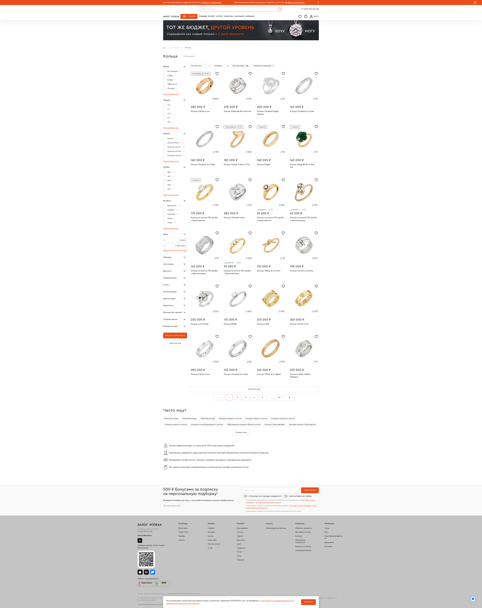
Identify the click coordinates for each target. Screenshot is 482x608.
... (271, 397)
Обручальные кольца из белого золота (243, 424)
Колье (239, 552)
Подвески (241, 548)
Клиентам (228, 16)
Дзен (140, 540)
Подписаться (310, 490)
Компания (239, 16)
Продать (211, 532)
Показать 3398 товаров (175, 335)
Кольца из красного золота (282, 418)
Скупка (181, 540)
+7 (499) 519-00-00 (310, 9)
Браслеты (241, 540)
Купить (210, 536)
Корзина (305, 16)
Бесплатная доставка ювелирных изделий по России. (216, 3)
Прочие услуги (214, 544)
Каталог (192, 16)
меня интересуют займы (300, 496)
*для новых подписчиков (172, 505)
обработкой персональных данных (182, 603)
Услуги (219, 16)
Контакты (328, 546)
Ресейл (211, 16)
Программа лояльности (300, 541)
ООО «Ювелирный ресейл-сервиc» (268, 502)
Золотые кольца (171, 418)
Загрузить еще (254, 389)
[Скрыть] (475, 3)
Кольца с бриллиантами (275, 424)
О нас (210, 548)
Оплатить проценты (303, 528)
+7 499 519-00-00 (145, 531)
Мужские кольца (208, 418)
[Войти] (314, 16)
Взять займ (183, 528)
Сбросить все (175, 343)
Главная (165, 48)
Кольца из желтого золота (176, 424)
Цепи (239, 544)
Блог (326, 532)
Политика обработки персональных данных (153, 604)
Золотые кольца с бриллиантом (302, 424)
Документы (329, 542)
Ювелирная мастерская (276, 528)
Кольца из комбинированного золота (207, 424)
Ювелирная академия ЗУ (334, 537)
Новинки (240, 560)
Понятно (308, 602)
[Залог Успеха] (171, 16)
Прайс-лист (183, 532)
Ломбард (203, 16)
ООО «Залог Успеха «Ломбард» (300, 505)
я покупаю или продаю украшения (265, 496)
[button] (241, 66)
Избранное (300, 16)
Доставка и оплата (303, 532)
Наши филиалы (145, 535)
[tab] (201, 99)
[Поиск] (279, 9)
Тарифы (181, 536)
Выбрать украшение (168, 3)
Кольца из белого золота (256, 418)
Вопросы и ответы (303, 546)
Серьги (240, 536)
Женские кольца (189, 418)
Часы (239, 556)
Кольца (240, 532)
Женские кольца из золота (230, 418)
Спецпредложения (303, 550)
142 (279, 397)
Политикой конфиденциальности (276, 601)
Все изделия (242, 528)
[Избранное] (217, 73)
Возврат (298, 536)
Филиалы (250, 16)
